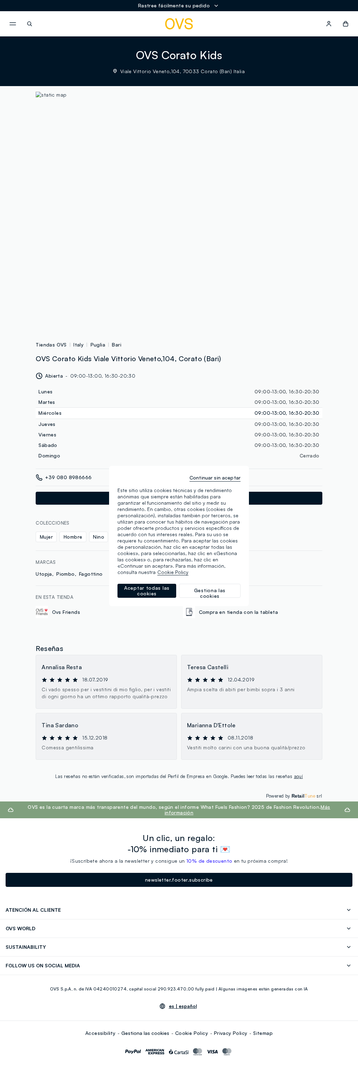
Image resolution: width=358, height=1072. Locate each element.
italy (78, 345)
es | (183, 1006)
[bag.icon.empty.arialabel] (345, 24)
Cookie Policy (191, 1033)
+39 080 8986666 (68, 477)
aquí (298, 776)
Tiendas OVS (51, 345)
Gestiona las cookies (145, 1033)
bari (116, 345)
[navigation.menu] (13, 24)
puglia (98, 345)
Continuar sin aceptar (215, 478)
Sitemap (263, 1033)
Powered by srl (294, 796)
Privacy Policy (231, 1033)
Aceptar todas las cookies (147, 590)
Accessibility (100, 1033)
